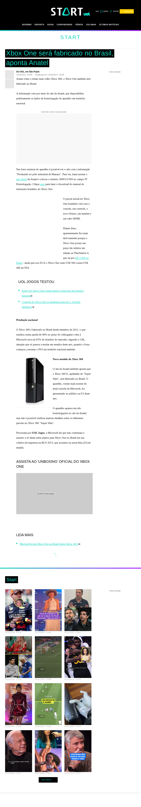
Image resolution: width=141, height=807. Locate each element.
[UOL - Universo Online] (87, 14)
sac (97, 11)
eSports (39, 24)
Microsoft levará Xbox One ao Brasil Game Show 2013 (49, 543)
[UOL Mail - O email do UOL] (104, 11)
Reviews (26, 24)
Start (70, 37)
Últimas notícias (109, 24)
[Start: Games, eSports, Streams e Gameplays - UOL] (67, 12)
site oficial (21, 179)
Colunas (91, 24)
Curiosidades (64, 24)
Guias (50, 24)
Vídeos (79, 24)
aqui (42, 184)
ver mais (46, 780)
